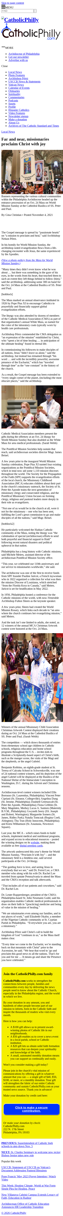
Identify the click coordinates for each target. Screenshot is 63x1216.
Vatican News (16, 84)
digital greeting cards (31, 845)
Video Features (16, 113)
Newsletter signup (18, 116)
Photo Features (16, 75)
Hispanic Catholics (18, 109)
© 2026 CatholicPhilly (13, 1212)
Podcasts (13, 100)
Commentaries (16, 97)
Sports (11, 103)
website (35, 842)
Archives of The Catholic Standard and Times (33, 125)
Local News (15, 72)
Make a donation (17, 119)
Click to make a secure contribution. (31, 1109)
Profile (12, 106)
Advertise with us (18, 60)
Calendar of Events (19, 87)
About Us (13, 122)
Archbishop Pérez (18, 78)
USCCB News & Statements (24, 81)
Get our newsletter (18, 56)
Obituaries (14, 91)
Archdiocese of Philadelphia (24, 53)
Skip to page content (12, 2)
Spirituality (14, 94)
